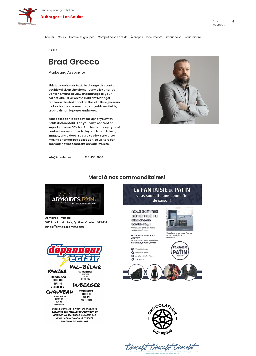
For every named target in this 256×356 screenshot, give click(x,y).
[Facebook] (233, 21)
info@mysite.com (60, 157)
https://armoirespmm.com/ (64, 227)
